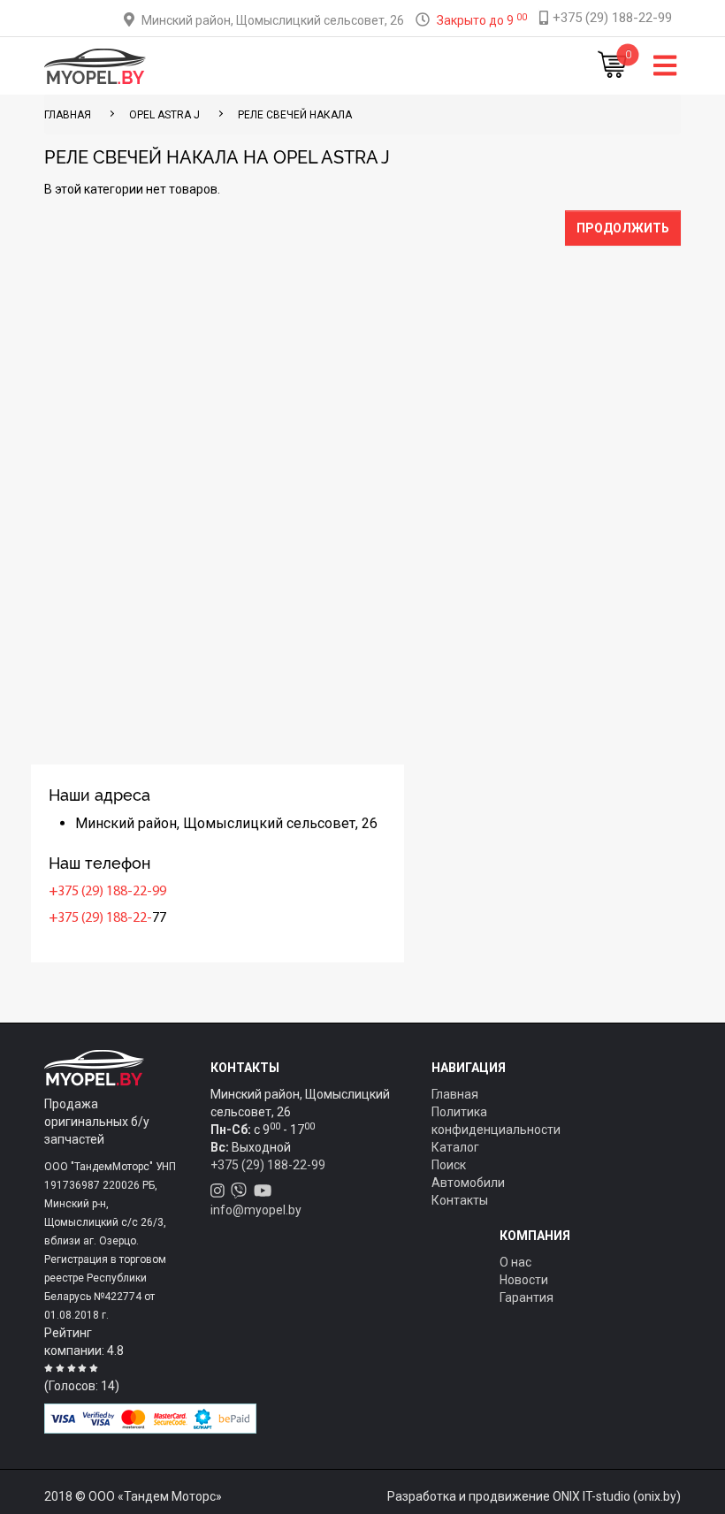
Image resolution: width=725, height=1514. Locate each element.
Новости (524, 1280)
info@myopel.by (255, 1210)
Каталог (455, 1147)
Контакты (459, 1200)
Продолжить (622, 228)
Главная (454, 1094)
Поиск (448, 1165)
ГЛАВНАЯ (67, 115)
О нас (515, 1262)
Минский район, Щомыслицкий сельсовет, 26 (272, 20)
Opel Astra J (164, 115)
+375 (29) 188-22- (100, 918)
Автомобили (468, 1182)
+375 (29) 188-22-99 (107, 892)
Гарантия (526, 1297)
